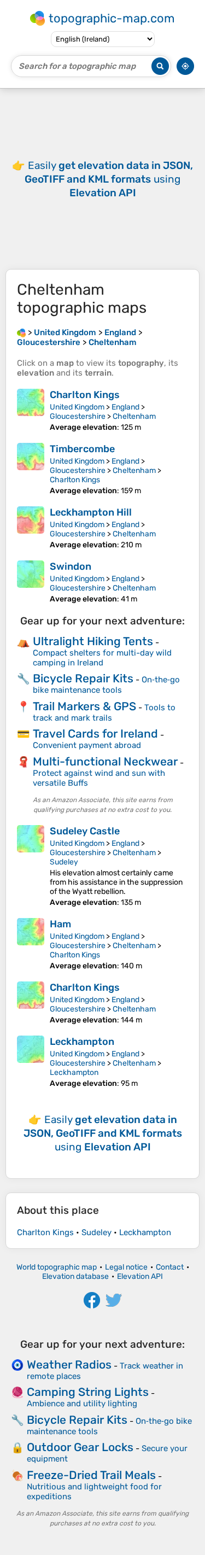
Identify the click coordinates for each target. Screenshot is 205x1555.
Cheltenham (134, 416)
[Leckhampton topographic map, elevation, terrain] (30, 1062)
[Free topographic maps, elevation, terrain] (21, 332)
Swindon (70, 566)
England (125, 407)
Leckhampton (82, 1042)
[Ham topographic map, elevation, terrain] (30, 944)
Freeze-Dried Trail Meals (91, 1475)
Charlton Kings (85, 395)
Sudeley (64, 862)
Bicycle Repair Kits (83, 678)
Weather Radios (69, 1364)
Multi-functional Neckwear (105, 761)
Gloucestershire (78, 416)
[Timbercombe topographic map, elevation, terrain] (30, 469)
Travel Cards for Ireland (95, 733)
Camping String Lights (88, 1392)
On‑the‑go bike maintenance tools (106, 685)
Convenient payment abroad (87, 745)
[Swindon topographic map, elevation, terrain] (30, 582)
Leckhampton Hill (91, 512)
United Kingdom (77, 407)
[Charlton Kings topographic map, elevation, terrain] (30, 410)
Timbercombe (82, 449)
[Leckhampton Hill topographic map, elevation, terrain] (30, 527)
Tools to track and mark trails (104, 713)
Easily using (109, 179)
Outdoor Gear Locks (80, 1447)
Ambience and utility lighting (82, 1403)
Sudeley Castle (85, 831)
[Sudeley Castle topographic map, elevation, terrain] (30, 866)
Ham (60, 924)
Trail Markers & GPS (84, 706)
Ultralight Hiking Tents (93, 641)
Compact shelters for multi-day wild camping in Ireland (102, 658)
